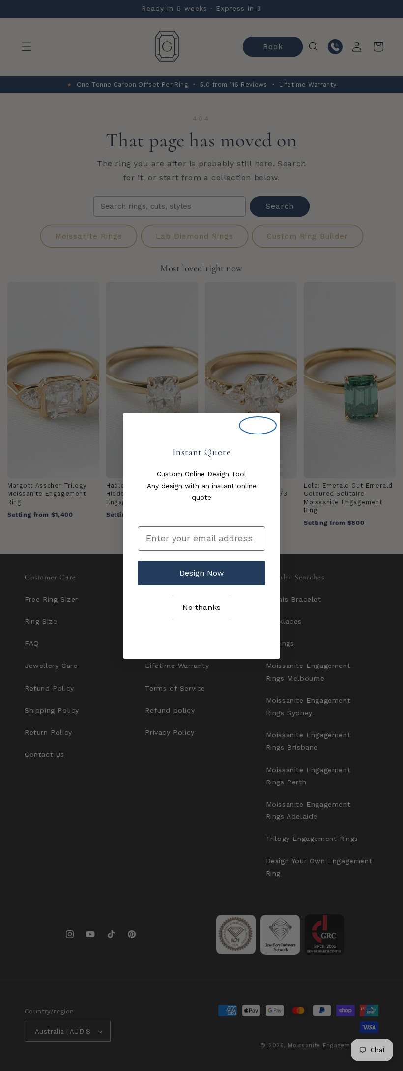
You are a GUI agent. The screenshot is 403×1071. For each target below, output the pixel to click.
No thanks (201, 607)
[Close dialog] (257, 425)
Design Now (201, 573)
